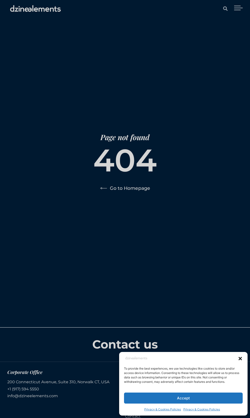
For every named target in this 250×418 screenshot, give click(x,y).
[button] (240, 358)
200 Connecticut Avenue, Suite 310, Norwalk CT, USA (58, 382)
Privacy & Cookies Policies (162, 409)
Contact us (124, 344)
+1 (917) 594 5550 (23, 389)
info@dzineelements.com (32, 396)
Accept (183, 398)
